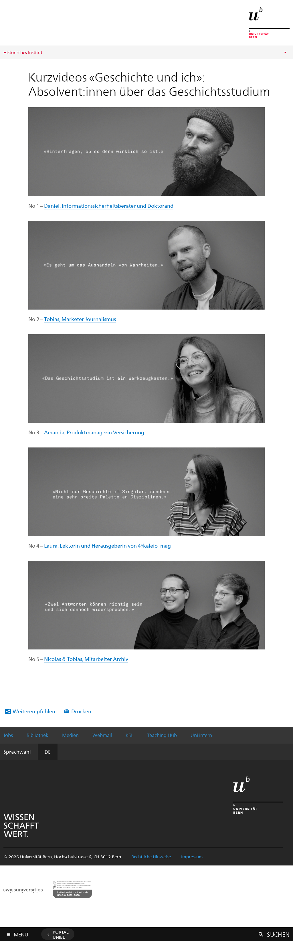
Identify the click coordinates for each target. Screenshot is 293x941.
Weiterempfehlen (34, 711)
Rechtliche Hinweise (151, 856)
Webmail (102, 735)
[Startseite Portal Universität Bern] (269, 22)
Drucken (81, 711)
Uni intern (201, 735)
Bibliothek (37, 735)
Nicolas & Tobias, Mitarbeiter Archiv (86, 658)
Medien (70, 735)
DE (48, 751)
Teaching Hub (162, 735)
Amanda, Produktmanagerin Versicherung (94, 432)
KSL (129, 735)
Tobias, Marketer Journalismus (80, 318)
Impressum (192, 856)
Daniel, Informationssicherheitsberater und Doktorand (108, 205)
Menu (21, 933)
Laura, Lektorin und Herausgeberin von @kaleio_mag (107, 545)
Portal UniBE (61, 934)
